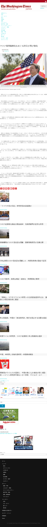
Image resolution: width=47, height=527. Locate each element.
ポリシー (4, 483)
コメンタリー (5, 499)
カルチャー (3, 28)
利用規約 (4, 515)
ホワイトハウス (4, 39)
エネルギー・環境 (5, 27)
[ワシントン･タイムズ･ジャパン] (16, 7)
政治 (2, 17)
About (3, 518)
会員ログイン (4, 13)
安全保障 (3, 30)
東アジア (3, 34)
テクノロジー (4, 22)
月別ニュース (2, 382)
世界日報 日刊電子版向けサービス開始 (8, 433)
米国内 (2, 19)
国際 (2, 20)
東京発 (2, 36)
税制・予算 (3, 31)
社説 (2, 14)
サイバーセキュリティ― (6, 25)
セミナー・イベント (6, 513)
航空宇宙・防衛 (4, 24)
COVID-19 (3, 33)
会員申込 (42, 8)
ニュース (4, 463)
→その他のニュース (4, 380)
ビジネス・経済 (4, 38)
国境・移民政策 (6, 494)
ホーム (3, 461)
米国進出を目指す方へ (7, 510)
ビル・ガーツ (4, 16)
